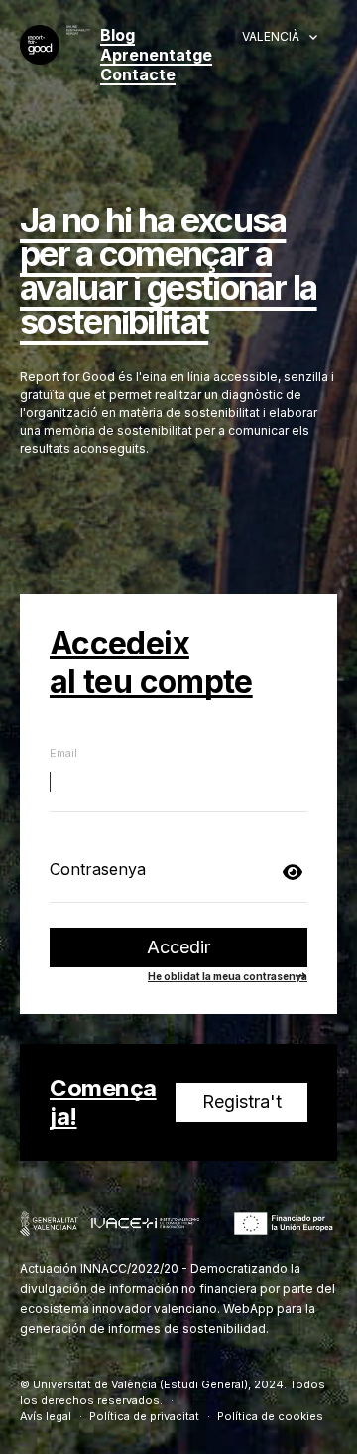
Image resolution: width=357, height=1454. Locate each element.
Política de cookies (270, 1416)
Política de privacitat (144, 1416)
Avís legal (45, 1416)
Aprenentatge (156, 55)
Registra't (242, 1101)
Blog (117, 35)
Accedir (178, 947)
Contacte (138, 74)
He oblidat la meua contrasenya (227, 976)
